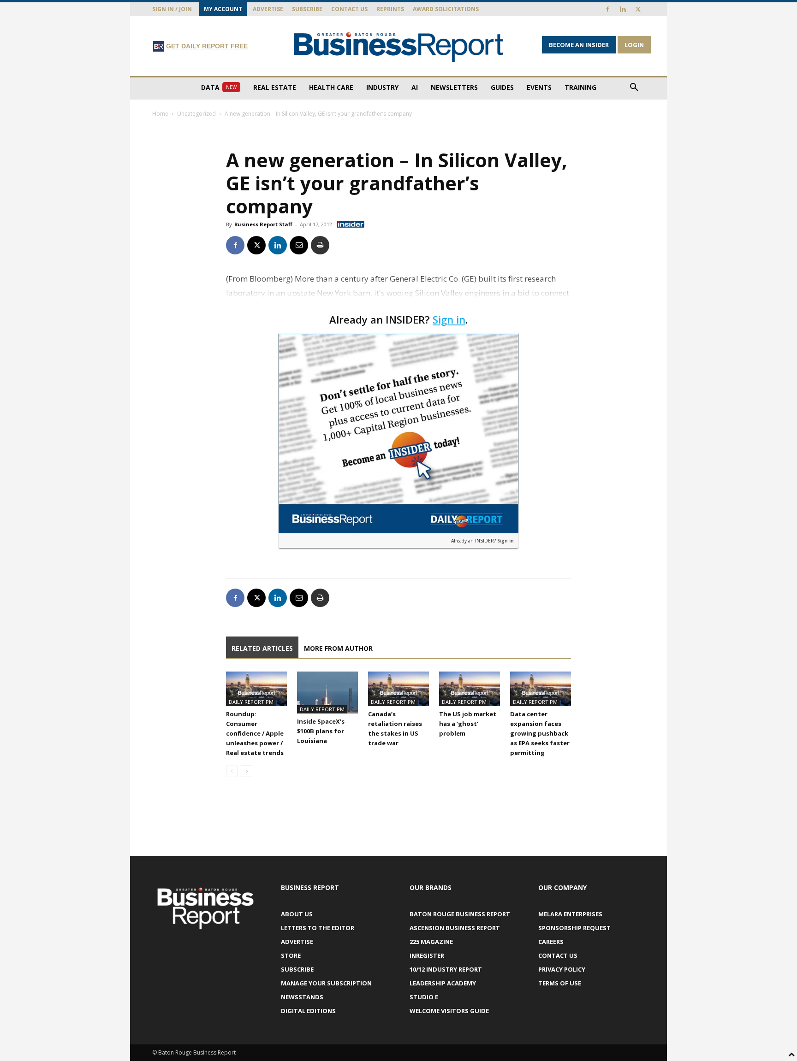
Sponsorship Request (574, 928)
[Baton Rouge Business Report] (398, 47)
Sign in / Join (172, 9)
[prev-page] (232, 771)
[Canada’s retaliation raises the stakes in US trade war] (398, 689)
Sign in (449, 319)
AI (414, 87)
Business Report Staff (263, 224)
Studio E (424, 997)
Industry (382, 87)
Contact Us (349, 9)
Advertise (268, 9)
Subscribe (307, 9)
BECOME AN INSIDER (579, 45)
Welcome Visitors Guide (449, 1011)
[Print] (320, 245)
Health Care (331, 87)
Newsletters (454, 87)
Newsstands (302, 997)
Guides (502, 87)
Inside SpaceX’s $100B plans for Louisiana (321, 731)
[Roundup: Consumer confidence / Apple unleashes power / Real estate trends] (256, 689)
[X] (638, 9)
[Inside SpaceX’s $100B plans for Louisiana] (327, 692)
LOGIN (634, 45)
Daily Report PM (251, 701)
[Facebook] (607, 9)
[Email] (299, 245)
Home (160, 114)
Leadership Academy (443, 983)
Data (219, 87)
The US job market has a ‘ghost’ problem (467, 723)
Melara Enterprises (570, 914)
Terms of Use (559, 983)
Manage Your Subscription (326, 983)
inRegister (427, 955)
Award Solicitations (446, 9)
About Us (297, 914)
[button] (634, 88)
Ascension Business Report (455, 928)
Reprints (390, 9)
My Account (223, 9)
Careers (551, 941)
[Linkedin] (623, 9)
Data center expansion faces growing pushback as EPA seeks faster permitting (540, 733)
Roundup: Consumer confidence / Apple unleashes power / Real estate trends (255, 733)
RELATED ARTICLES (262, 648)
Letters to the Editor (317, 928)
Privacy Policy (561, 969)
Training (580, 87)
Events (539, 87)
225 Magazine (431, 941)
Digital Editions (308, 1011)
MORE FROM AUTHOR (338, 648)
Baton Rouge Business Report (460, 914)
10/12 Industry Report (446, 969)
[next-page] (246, 771)
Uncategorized (196, 114)
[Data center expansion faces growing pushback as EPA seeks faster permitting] (540, 689)
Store (291, 955)
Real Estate (274, 87)
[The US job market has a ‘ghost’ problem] (469, 689)
